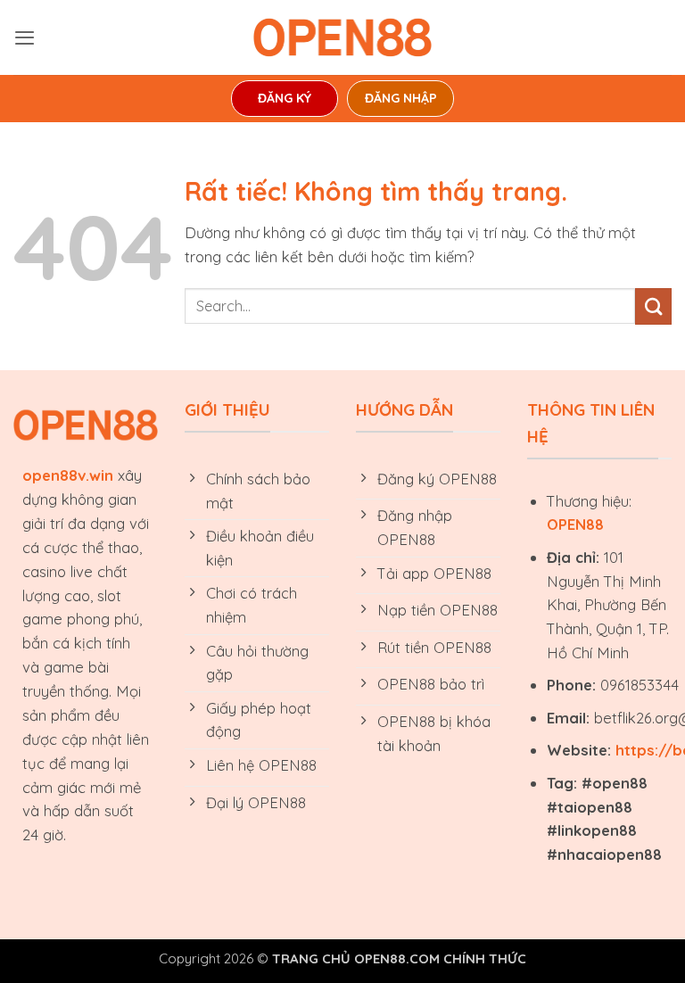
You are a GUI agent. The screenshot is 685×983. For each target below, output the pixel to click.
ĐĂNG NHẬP (401, 98)
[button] (24, 37)
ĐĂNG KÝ (284, 98)
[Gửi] (653, 306)
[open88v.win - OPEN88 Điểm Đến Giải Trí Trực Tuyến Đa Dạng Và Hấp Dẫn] (342, 37)
